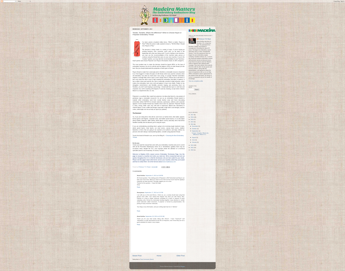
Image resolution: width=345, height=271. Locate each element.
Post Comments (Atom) (147, 259)
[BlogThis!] (164, 167)
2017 (192, 114)
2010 (192, 150)
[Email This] (162, 167)
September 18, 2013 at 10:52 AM (155, 216)
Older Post (180, 256)
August (194, 137)
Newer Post (137, 256)
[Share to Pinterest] (169, 167)
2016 (192, 117)
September (195, 131)
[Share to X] (166, 167)
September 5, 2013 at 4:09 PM (154, 175)
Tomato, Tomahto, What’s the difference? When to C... (200, 133)
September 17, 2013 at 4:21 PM (154, 192)
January (194, 142)
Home (159, 256)
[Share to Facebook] (167, 167)
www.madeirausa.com (169, 161)
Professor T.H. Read (205, 39)
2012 (192, 145)
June (193, 140)
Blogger (182, 266)
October (194, 128)
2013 (192, 124)
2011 (192, 147)
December (195, 126)
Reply (138, 187)
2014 (192, 122)
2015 (192, 119)
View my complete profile (196, 81)
